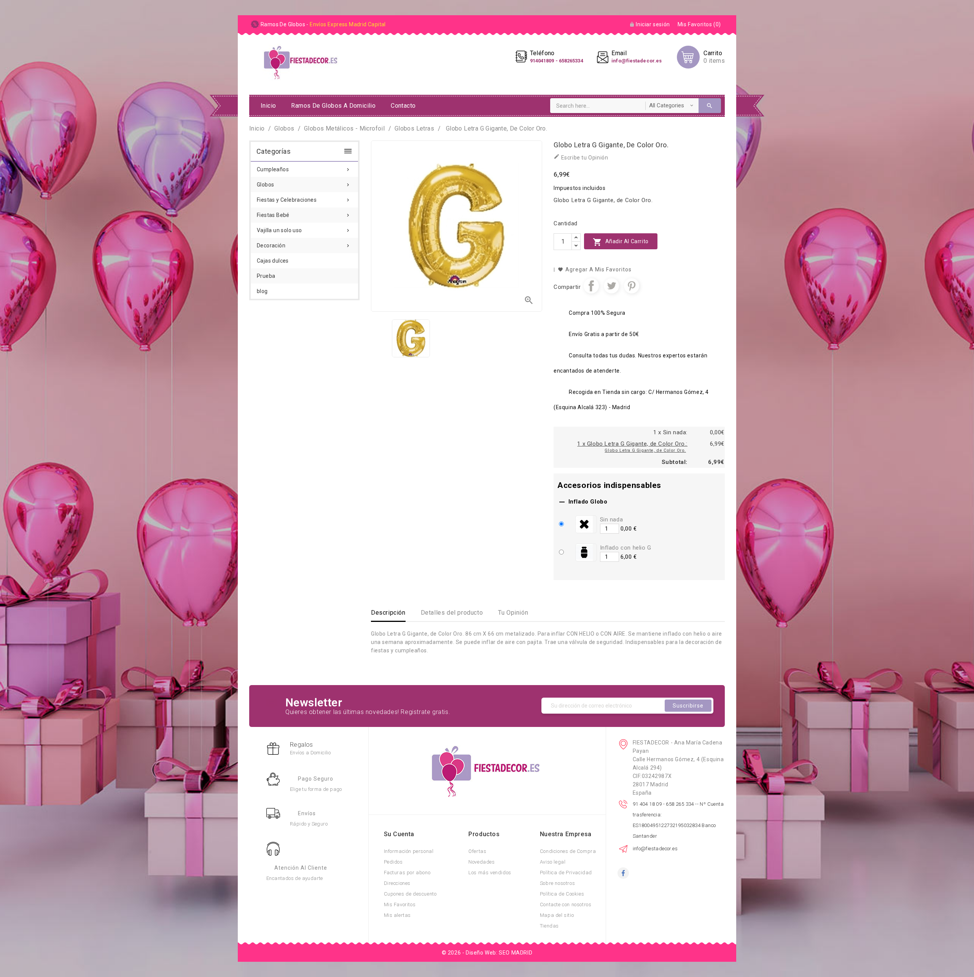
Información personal (409, 851)
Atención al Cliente (300, 868)
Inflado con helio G (625, 547)
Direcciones (397, 883)
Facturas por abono (407, 872)
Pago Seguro (315, 779)
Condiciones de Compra (568, 851)
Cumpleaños (304, 169)
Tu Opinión (513, 612)
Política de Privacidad (566, 872)
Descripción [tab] (388, 612)
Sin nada (611, 519)
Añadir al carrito (621, 242)
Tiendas (549, 926)
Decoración (304, 245)
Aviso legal (553, 862)
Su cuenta (399, 834)
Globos (304, 185)
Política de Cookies (562, 894)
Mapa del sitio (557, 915)
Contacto (403, 105)
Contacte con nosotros (566, 904)
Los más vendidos (489, 872)
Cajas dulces (273, 261)
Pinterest (631, 285)
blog (262, 291)
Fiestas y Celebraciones (304, 200)
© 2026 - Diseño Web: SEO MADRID (487, 953)
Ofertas (477, 851)
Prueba (266, 276)
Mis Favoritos (400, 904)
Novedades (481, 862)
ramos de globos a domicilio (333, 105)
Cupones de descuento (410, 894)
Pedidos (393, 862)
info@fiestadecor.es (655, 848)
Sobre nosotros (557, 883)
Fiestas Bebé (304, 215)
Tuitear (611, 285)
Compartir (591, 285)
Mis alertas (397, 915)
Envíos (307, 813)
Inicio (268, 105)
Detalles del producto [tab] (452, 612)
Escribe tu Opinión (581, 157)
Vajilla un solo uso (304, 230)
